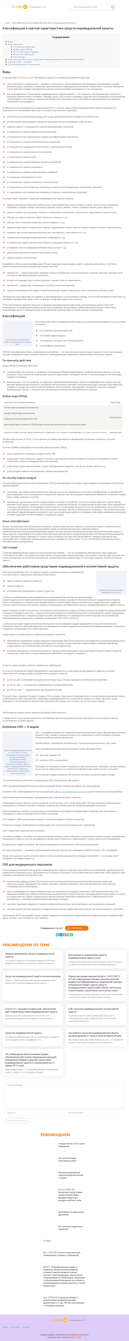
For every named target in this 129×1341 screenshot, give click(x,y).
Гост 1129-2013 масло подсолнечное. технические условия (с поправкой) (62, 1253)
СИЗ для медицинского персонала (24, 64)
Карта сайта (15, 1327)
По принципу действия (24, 47)
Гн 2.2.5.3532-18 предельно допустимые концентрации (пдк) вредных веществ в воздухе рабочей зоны (70, 1194)
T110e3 (47, 1241)
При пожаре (19, 57)
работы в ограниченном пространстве (72, 792)
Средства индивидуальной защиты (23, 1033)
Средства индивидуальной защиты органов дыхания (33, 976)
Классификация (15, 44)
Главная (5, 1327)
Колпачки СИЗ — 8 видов (19, 62)
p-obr (19, 7)
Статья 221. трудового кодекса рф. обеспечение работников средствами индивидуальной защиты (31, 1010)
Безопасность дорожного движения (71, 1213)
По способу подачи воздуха (26, 52)
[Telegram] (68, 934)
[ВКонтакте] (60, 934)
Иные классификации (23, 54)
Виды (10, 42)
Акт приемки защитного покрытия (70, 1227)
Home (7, 23)
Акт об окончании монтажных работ (67, 1159)
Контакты (25, 1327)
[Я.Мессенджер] (57, 934)
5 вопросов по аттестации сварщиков (71, 1144)
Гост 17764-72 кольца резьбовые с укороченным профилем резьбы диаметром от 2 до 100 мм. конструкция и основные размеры (63, 1301)
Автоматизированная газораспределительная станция (70, 1175)
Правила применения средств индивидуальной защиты (111, 591)
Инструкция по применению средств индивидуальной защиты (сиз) (17, 342)
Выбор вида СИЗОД (22, 49)
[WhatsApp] (71, 934)
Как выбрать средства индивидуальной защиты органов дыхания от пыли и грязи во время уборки (94, 1034)
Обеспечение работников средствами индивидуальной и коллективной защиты (46, 59)
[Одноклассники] (64, 934)
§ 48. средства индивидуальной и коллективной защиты (93, 1010)
